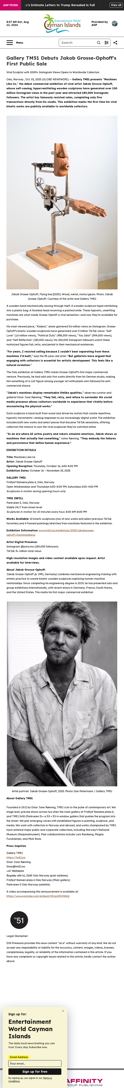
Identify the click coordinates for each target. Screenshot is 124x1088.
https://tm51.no (15, 857)
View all (116, 5)
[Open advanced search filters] (106, 42)
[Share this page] (115, 42)
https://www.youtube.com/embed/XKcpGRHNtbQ (37, 896)
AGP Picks (10, 5)
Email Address (19, 1057)
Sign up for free (34, 1071)
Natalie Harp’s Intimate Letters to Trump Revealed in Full (51, 5)
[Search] (99, 42)
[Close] (63, 1010)
